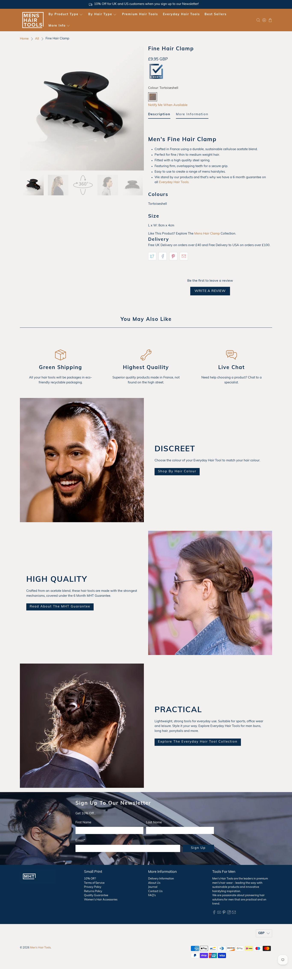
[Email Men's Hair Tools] (234, 913)
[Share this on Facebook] (163, 256)
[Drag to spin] (82, 108)
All (37, 38)
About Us (154, 883)
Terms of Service (94, 883)
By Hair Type (100, 14)
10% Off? (90, 878)
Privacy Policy (92, 887)
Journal (152, 887)
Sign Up (198, 848)
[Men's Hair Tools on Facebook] (214, 913)
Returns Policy (93, 891)
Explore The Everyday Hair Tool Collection (197, 741)
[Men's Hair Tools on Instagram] (229, 913)
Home (24, 38)
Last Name (154, 822)
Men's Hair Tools (40, 948)
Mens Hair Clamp (207, 233)
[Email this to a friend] (184, 256)
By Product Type (63, 14)
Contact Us (155, 891)
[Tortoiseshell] (152, 96)
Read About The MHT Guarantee (60, 606)
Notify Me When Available (167, 105)
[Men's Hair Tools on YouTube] (219, 913)
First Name (83, 822)
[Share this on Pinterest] (173, 256)
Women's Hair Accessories (100, 899)
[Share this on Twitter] (152, 256)
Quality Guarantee (96, 895)
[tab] (159, 115)
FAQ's (152, 895)
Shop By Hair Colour (177, 471)
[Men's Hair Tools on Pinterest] (224, 913)
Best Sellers (216, 14)
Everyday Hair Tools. (174, 182)
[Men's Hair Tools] (33, 20)
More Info (57, 25)
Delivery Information (161, 878)
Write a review (210, 291)
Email (80, 840)
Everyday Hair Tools (181, 14)
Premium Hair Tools (140, 14)
